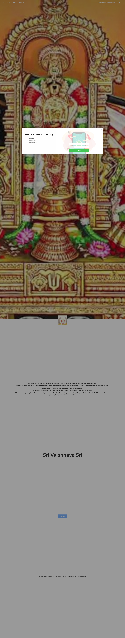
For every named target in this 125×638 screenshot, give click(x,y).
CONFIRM (79, 150)
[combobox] (71, 147)
